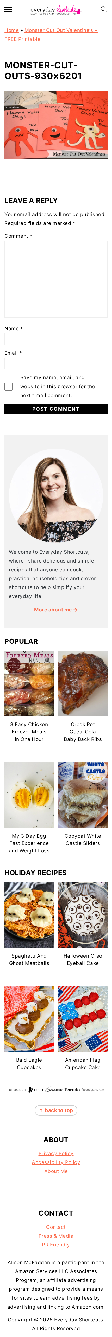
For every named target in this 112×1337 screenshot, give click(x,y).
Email (13, 353)
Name (13, 329)
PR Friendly (56, 1245)
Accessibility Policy (56, 1162)
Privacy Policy (56, 1154)
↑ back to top (56, 1110)
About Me (56, 1171)
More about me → (56, 610)
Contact (56, 1227)
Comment (18, 236)
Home (11, 30)
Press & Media (56, 1236)
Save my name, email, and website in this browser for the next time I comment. (57, 386)
